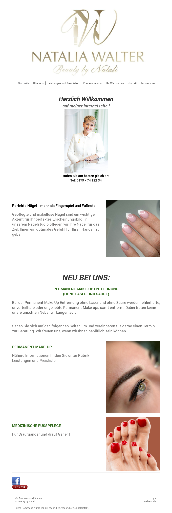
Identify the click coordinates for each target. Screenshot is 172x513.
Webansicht (150, 501)
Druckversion (25, 498)
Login (153, 498)
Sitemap (38, 498)
